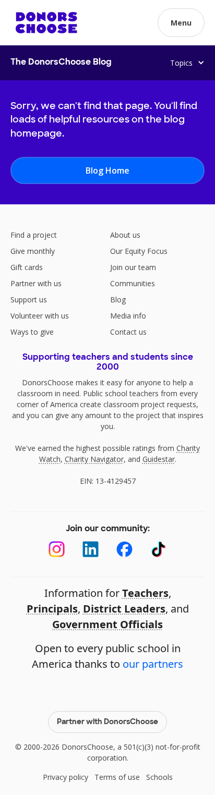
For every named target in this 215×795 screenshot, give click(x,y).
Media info (128, 316)
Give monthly (32, 251)
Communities (132, 283)
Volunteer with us (39, 316)
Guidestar (158, 459)
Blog (118, 299)
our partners (153, 664)
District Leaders (124, 609)
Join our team (133, 267)
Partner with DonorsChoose (107, 722)
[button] (181, 22)
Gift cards (26, 267)
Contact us (128, 332)
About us (125, 235)
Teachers (145, 593)
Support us (28, 299)
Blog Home (107, 170)
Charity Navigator (94, 459)
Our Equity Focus (139, 251)
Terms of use (117, 777)
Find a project (33, 235)
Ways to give (32, 332)
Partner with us (36, 283)
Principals (52, 609)
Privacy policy (65, 777)
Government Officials (107, 624)
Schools (159, 777)
